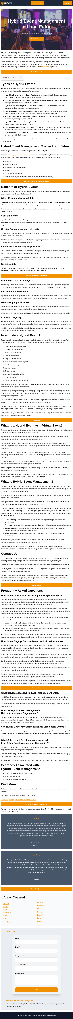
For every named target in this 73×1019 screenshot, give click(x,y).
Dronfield (40, 915)
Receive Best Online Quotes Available (36, 181)
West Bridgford (31, 799)
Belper (5, 919)
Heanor (5, 906)
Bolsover (40, 903)
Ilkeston (23, 799)
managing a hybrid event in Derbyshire (23, 155)
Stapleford (4, 799)
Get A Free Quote (36, 889)
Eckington (40, 912)
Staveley (40, 909)
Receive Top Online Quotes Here (36, 275)
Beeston (11, 799)
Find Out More (36, 420)
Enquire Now (36, 688)
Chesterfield (41, 906)
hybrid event (45, 67)
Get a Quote (35, 38)
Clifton (17, 799)
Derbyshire (7, 913)
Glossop (40, 921)
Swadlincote (7, 922)
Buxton (39, 918)
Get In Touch (36, 585)
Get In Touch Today (36, 71)
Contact (67, 3)
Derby (5, 909)
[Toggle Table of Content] (19, 77)
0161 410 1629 (37, 3)
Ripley (5, 916)
